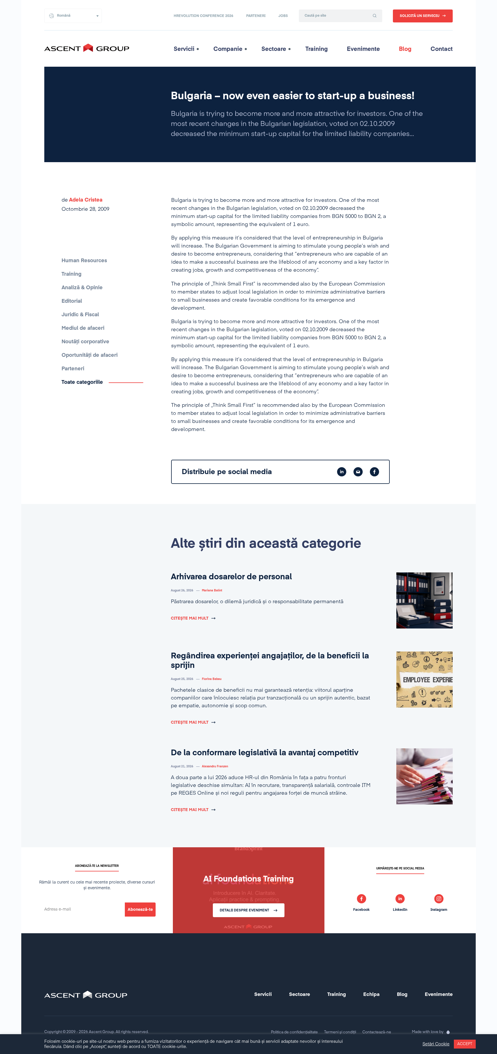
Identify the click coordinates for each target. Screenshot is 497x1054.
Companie (227, 49)
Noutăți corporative (85, 341)
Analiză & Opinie (82, 287)
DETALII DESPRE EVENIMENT (244, 910)
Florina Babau (211, 679)
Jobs (283, 16)
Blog (405, 49)
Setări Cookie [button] (436, 1044)
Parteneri (255, 16)
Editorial (72, 301)
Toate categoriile (82, 382)
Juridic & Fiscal (80, 314)
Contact (442, 49)
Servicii (184, 49)
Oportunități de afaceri (90, 355)
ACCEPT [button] (464, 1044)
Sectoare (273, 49)
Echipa (371, 994)
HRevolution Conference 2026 (203, 16)
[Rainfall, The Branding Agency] (448, 1032)
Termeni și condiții (340, 1032)
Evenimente (363, 49)
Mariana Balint (212, 590)
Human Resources (84, 260)
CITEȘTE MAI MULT (190, 618)
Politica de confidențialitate (294, 1032)
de (82, 200)
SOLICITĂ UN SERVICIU (419, 16)
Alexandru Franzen (215, 766)
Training (316, 49)
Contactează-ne (376, 1032)
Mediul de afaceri (83, 328)
